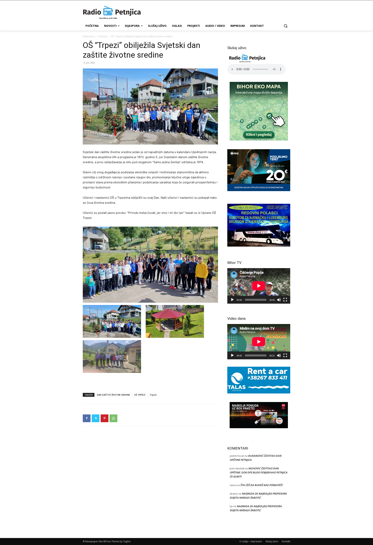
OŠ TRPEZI (139, 394)
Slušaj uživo (272, 541)
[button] (285, 25)
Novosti (102, 36)
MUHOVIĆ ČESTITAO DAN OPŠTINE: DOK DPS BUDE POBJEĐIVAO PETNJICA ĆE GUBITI (258, 472)
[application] (258, 285)
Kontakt (286, 541)
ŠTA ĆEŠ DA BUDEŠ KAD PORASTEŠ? (261, 485)
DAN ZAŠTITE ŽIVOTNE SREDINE (113, 394)
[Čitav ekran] (285, 300)
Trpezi (153, 394)
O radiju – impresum (250, 541)
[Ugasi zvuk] (279, 300)
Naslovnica (89, 36)
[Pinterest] (104, 418)
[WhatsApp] (113, 418)
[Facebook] (87, 418)
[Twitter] (95, 418)
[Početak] (232, 300)
